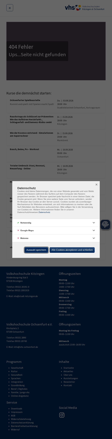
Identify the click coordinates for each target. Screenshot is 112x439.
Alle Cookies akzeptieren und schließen (72, 250)
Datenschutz (44, 212)
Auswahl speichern (36, 250)
